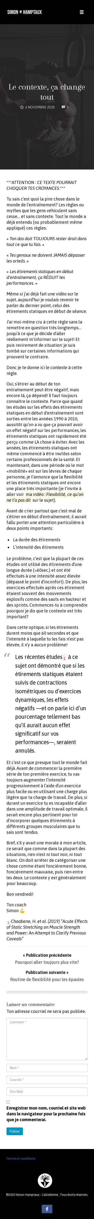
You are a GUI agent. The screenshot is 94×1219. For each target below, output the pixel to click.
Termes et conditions (20, 1158)
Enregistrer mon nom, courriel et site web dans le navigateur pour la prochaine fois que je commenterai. (46, 1113)
